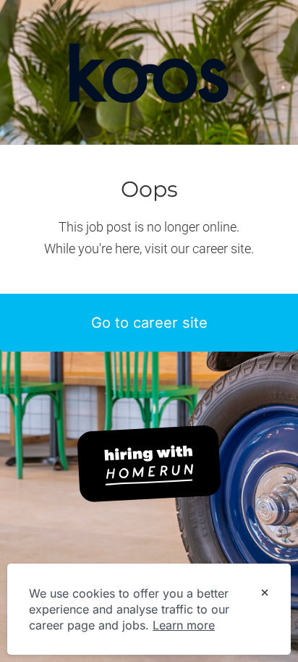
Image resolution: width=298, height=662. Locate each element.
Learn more (184, 625)
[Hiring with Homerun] (149, 464)
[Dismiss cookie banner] (264, 594)
